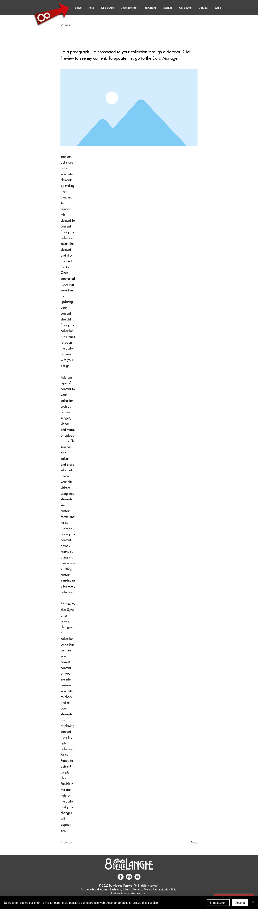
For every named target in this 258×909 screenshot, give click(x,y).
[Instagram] (129, 877)
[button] (74, 25)
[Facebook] (121, 877)
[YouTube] (137, 877)
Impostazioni (218, 903)
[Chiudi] (253, 902)
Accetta (240, 903)
